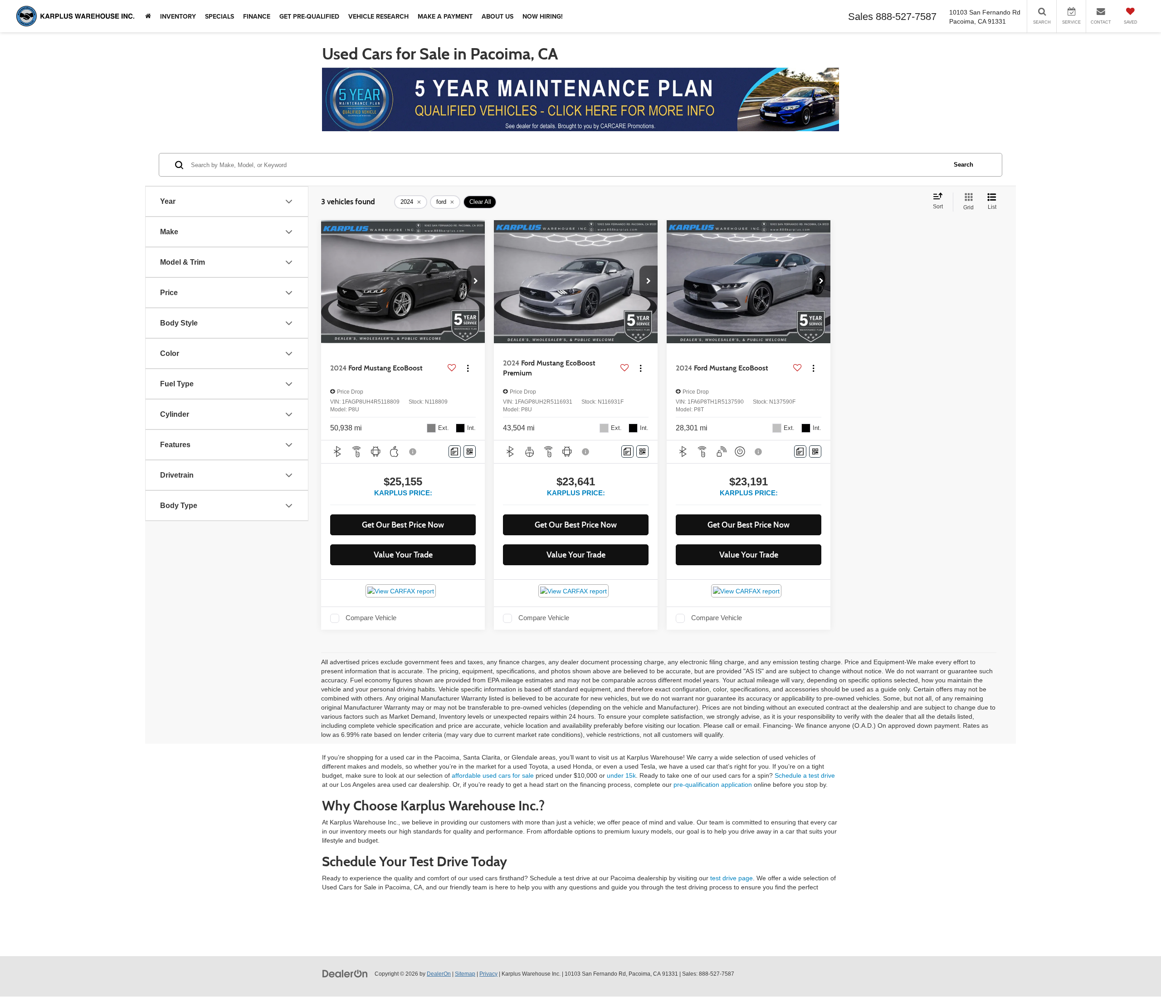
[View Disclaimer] (413, 451)
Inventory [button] (178, 16)
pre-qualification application (712, 784)
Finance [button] (256, 16)
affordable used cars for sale (493, 775)
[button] (476, 281)
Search (963, 164)
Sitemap (465, 974)
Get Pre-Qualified (309, 16)
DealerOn (439, 974)
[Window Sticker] (469, 451)
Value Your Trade (403, 555)
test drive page (731, 878)
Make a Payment (445, 16)
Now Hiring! (542, 16)
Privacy (488, 974)
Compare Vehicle (371, 618)
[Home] (148, 16)
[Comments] (455, 451)
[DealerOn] (345, 973)
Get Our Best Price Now (403, 525)
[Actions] (468, 368)
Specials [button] (219, 16)
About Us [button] (497, 16)
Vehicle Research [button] (378, 16)
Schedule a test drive (805, 775)
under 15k (621, 775)
